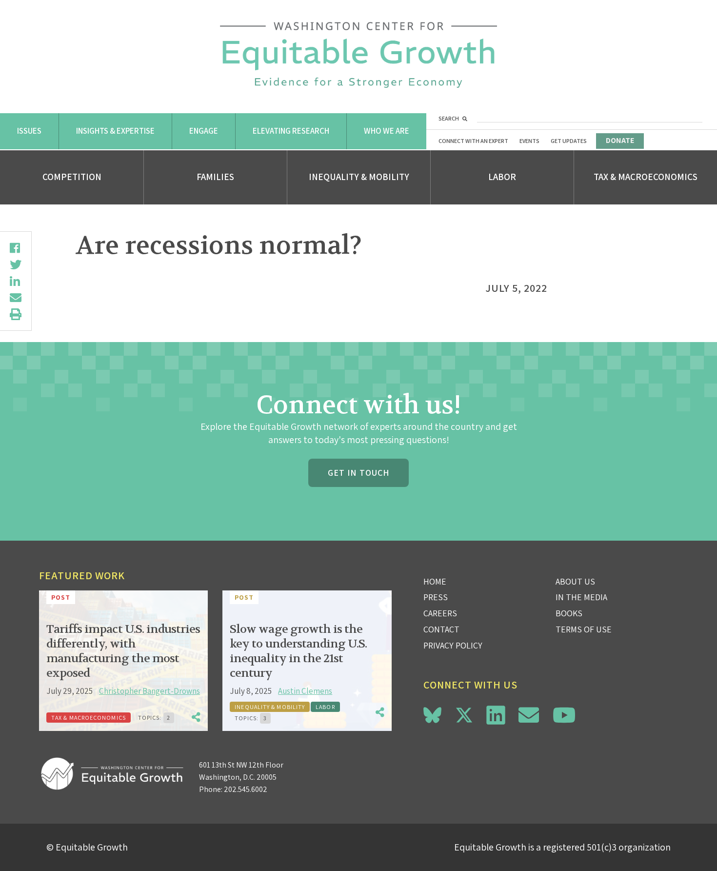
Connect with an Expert (473, 140)
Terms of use (584, 629)
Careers (440, 613)
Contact (441, 629)
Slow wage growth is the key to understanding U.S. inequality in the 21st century (298, 651)
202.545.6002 (245, 789)
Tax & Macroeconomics (645, 176)
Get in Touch (358, 472)
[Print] (15, 314)
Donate (620, 140)
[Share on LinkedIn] (15, 281)
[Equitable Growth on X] (464, 714)
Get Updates (569, 140)
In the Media (581, 597)
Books (569, 613)
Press (435, 597)
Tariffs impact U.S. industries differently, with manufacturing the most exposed (123, 651)
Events (529, 140)
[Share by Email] (15, 297)
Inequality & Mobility (359, 176)
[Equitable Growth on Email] (528, 715)
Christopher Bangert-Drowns (149, 691)
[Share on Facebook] (15, 248)
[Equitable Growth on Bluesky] (432, 714)
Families (215, 176)
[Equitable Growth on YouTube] (564, 715)
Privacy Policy (452, 645)
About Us (575, 581)
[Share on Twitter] (15, 264)
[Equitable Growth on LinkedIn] (496, 715)
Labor (502, 176)
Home (434, 581)
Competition (71, 176)
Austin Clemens (305, 691)
